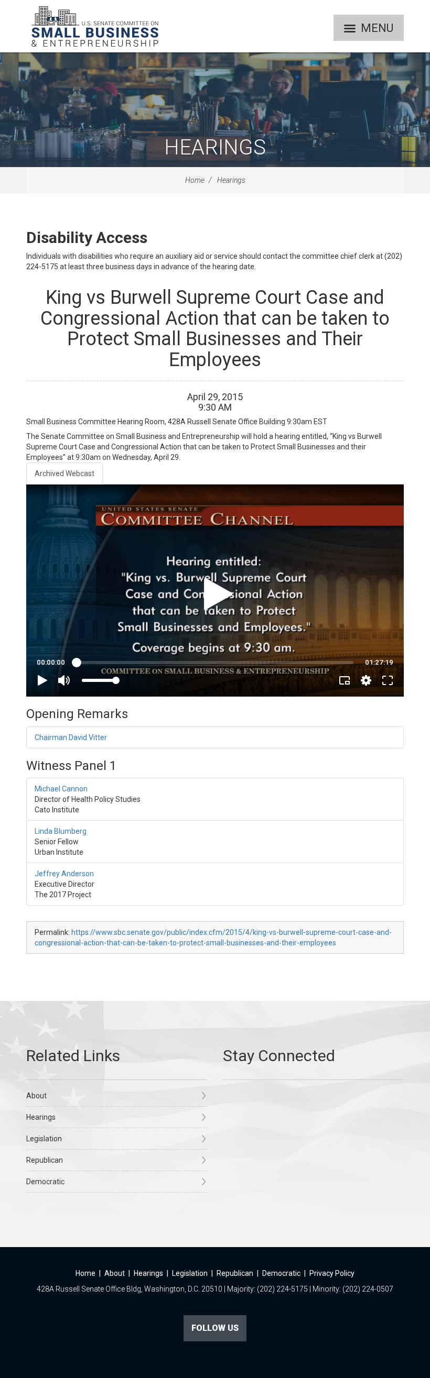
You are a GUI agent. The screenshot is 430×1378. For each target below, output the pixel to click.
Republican (44, 1160)
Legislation (44, 1138)
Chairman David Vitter (71, 737)
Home (195, 180)
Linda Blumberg (61, 831)
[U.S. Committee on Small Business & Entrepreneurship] (95, 26)
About (36, 1096)
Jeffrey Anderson (64, 873)
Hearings (215, 147)
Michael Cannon (61, 789)
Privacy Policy (331, 1273)
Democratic (45, 1181)
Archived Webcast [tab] (64, 473)
